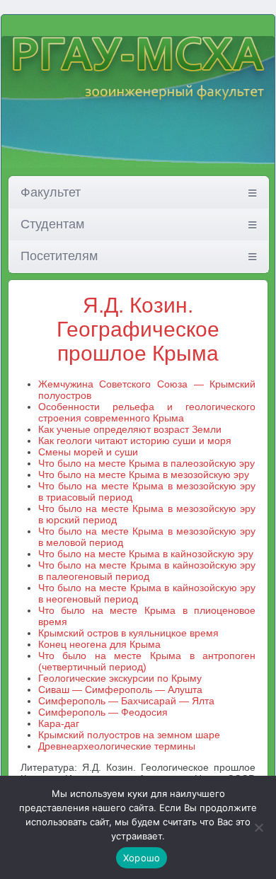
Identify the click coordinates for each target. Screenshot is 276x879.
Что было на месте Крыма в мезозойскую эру (143, 474)
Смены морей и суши (88, 452)
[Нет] (258, 827)
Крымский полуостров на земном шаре (129, 734)
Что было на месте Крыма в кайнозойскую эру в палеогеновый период (147, 570)
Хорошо (142, 857)
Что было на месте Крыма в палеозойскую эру (146, 463)
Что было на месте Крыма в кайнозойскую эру (145, 553)
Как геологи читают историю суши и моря (134, 440)
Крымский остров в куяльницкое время (128, 633)
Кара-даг (58, 723)
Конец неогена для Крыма (99, 644)
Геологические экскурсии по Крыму (120, 678)
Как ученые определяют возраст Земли (130, 429)
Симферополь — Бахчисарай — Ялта (126, 700)
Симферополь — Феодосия (103, 712)
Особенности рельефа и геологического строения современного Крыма (147, 412)
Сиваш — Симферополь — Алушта (120, 689)
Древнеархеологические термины (116, 746)
